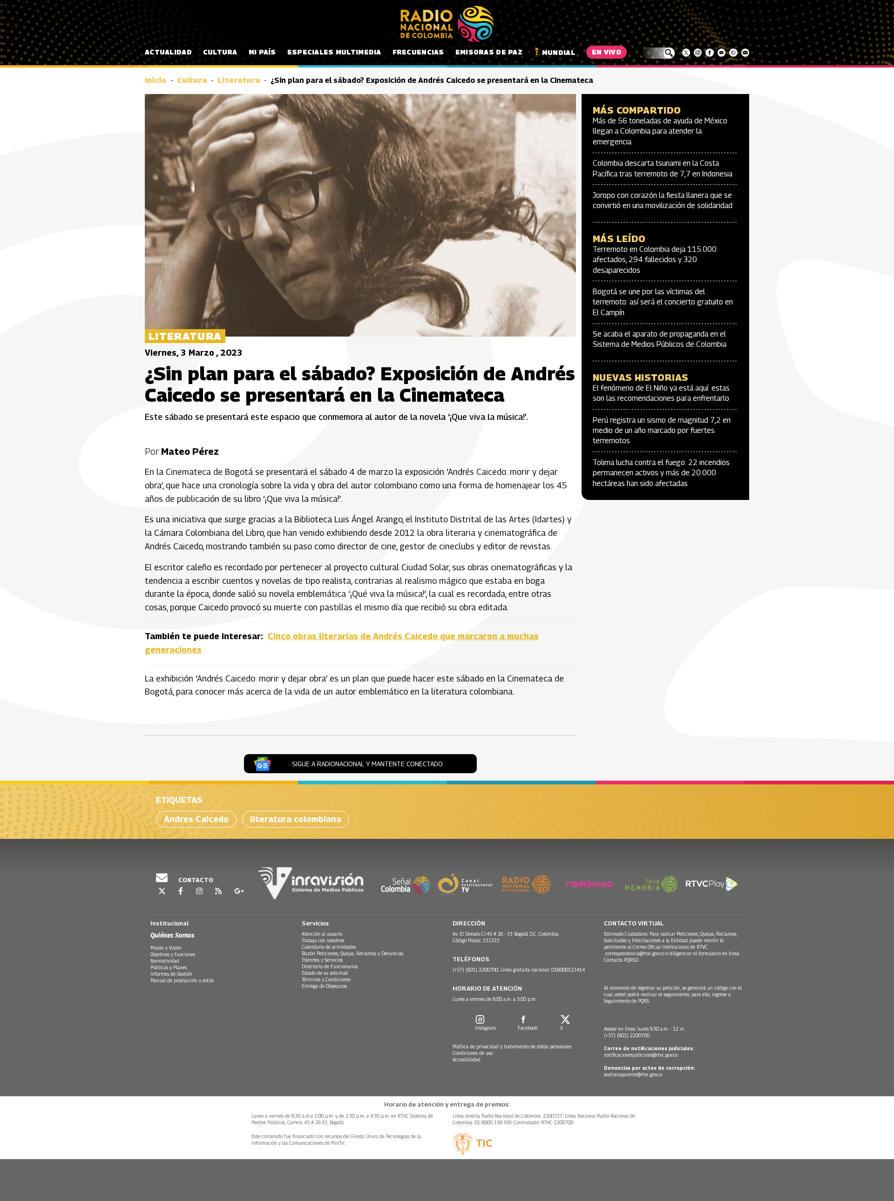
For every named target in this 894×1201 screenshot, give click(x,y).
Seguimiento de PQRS (626, 1001)
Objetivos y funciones (172, 954)
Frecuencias (418, 52)
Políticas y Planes (168, 967)
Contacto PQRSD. (622, 960)
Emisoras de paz (488, 52)
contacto (195, 880)
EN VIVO (606, 52)
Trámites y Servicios (322, 960)
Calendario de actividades (329, 947)
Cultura (220, 52)
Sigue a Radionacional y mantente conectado (367, 764)
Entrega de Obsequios (324, 986)
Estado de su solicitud (325, 973)
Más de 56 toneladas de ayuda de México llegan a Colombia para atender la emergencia (660, 131)
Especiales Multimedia (334, 52)
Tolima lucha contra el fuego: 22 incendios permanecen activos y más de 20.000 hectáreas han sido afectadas (661, 473)
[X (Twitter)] (686, 52)
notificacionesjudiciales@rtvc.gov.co (640, 1055)
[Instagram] (698, 52)
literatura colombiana (295, 819)
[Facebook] (709, 52)
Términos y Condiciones (326, 979)
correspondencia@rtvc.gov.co (634, 953)
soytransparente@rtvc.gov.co (633, 1074)
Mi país (262, 52)
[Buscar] (658, 53)
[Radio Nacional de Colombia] (447, 24)
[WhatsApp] (733, 52)
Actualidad (168, 52)
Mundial (558, 52)
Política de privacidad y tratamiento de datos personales (512, 1046)
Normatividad (164, 961)
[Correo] (745, 52)
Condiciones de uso (473, 1053)
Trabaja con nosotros (323, 940)
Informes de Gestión (171, 974)
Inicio (156, 80)
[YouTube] (721, 52)
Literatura (238, 80)
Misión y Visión (166, 948)
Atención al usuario (322, 934)
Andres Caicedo (196, 819)
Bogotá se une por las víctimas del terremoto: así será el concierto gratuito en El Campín (663, 302)
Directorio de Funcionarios (330, 966)
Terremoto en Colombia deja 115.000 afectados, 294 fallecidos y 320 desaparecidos (655, 260)
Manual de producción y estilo (182, 980)
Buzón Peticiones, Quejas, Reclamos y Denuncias (352, 953)
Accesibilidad (467, 1059)
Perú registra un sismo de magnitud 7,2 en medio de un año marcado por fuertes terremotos (662, 430)
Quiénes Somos (172, 935)
